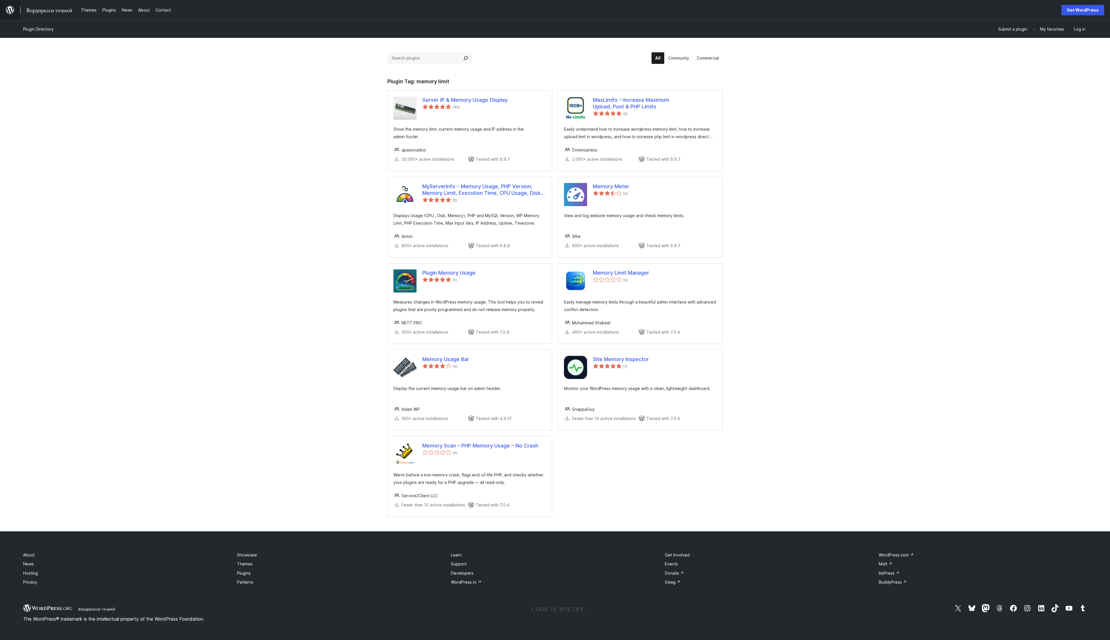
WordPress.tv (466, 582)
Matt (885, 563)
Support (459, 563)
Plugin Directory (38, 29)
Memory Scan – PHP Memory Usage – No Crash (480, 446)
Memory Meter (611, 186)
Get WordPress (1083, 10)
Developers (462, 573)
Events (671, 563)
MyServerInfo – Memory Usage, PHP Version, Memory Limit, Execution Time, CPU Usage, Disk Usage (481, 190)
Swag (672, 582)
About (29, 554)
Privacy (30, 582)
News (28, 563)
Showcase (247, 554)
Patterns (245, 582)
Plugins (244, 573)
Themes (245, 563)
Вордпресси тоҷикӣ (96, 609)
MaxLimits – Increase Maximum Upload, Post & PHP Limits (631, 103)
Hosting (30, 573)
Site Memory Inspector (621, 359)
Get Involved (677, 554)
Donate (674, 573)
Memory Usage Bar (445, 359)
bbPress (889, 573)
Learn (456, 554)
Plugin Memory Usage (449, 273)
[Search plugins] (465, 58)
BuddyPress (893, 582)
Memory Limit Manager (621, 273)
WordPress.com (896, 554)
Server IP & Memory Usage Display (465, 100)
